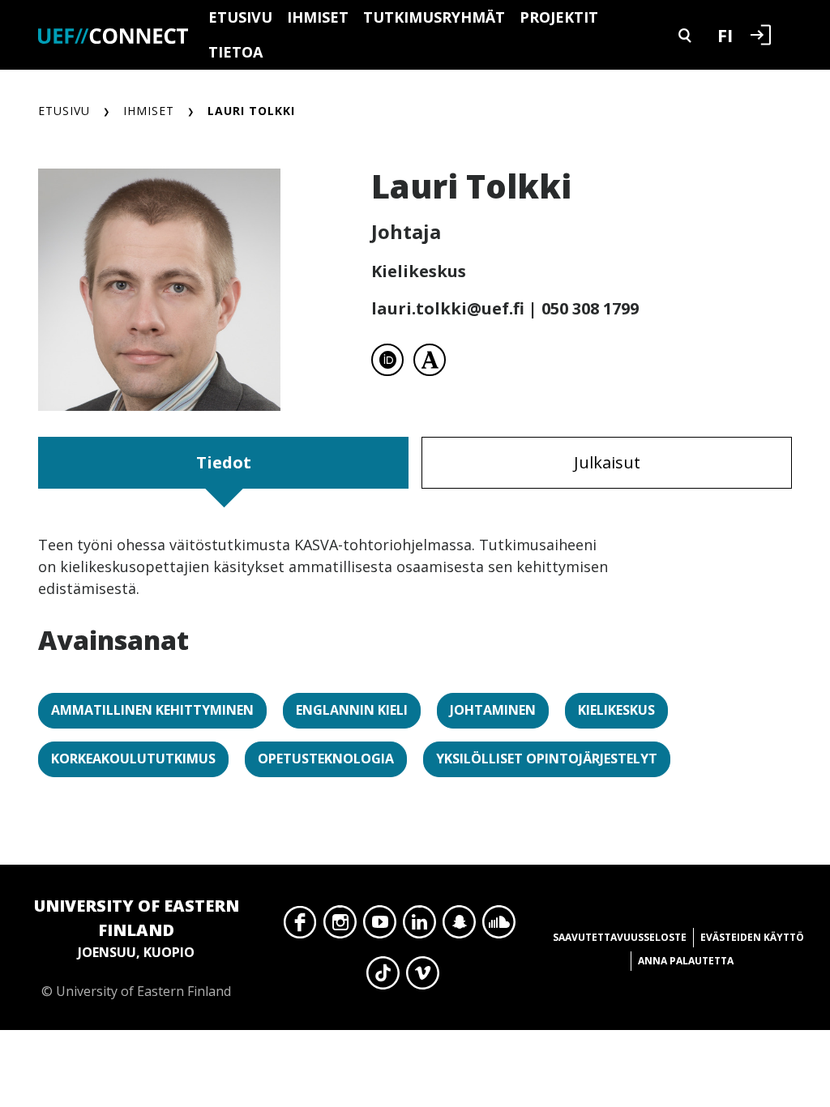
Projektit (559, 17)
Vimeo (422, 977)
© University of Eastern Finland (136, 947)
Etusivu (240, 17)
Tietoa (235, 52)
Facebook (300, 926)
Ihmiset (318, 17)
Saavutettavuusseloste (620, 937)
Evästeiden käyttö (752, 937)
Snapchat (459, 926)
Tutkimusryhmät (434, 17)
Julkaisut (607, 462)
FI (725, 35)
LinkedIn (419, 926)
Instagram (340, 926)
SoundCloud (499, 926)
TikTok (383, 977)
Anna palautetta (686, 961)
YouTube (379, 926)
